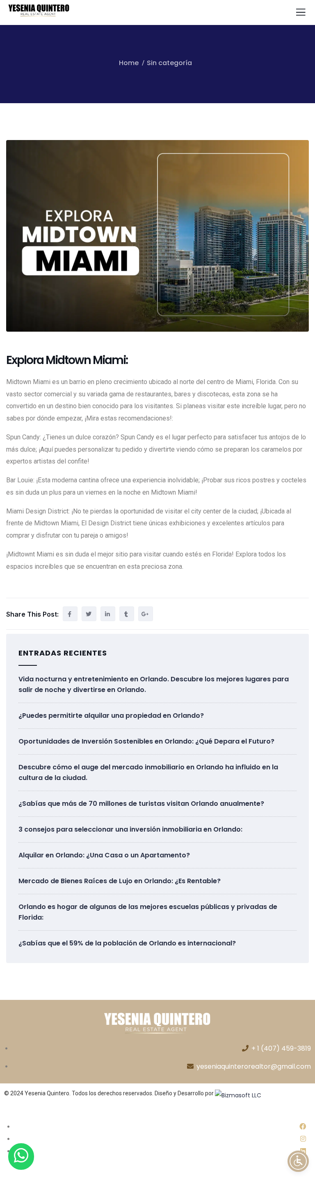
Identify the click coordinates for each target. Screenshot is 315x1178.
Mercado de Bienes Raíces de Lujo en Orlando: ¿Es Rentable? (119, 881)
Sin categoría (169, 63)
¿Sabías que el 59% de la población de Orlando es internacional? (127, 943)
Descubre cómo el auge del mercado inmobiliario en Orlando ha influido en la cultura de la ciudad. (148, 772)
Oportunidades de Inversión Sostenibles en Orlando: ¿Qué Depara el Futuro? (146, 741)
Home (129, 63)
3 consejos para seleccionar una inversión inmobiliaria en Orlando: (130, 829)
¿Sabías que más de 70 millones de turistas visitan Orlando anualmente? (141, 803)
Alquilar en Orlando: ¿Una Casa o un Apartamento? (104, 855)
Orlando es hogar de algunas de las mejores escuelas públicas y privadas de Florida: (147, 912)
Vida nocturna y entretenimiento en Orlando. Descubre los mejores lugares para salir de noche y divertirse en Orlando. (153, 684)
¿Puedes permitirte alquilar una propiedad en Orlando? (111, 715)
